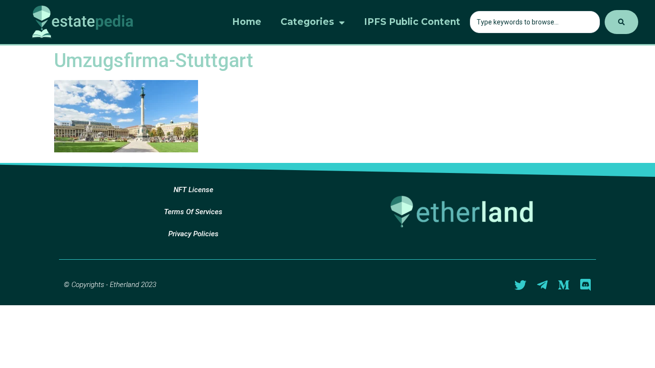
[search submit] (621, 22)
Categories (307, 21)
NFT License (193, 189)
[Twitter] (520, 285)
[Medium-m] (564, 285)
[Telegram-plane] (542, 285)
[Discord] (585, 285)
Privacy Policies (193, 234)
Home (246, 21)
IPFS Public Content (412, 21)
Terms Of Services (193, 211)
